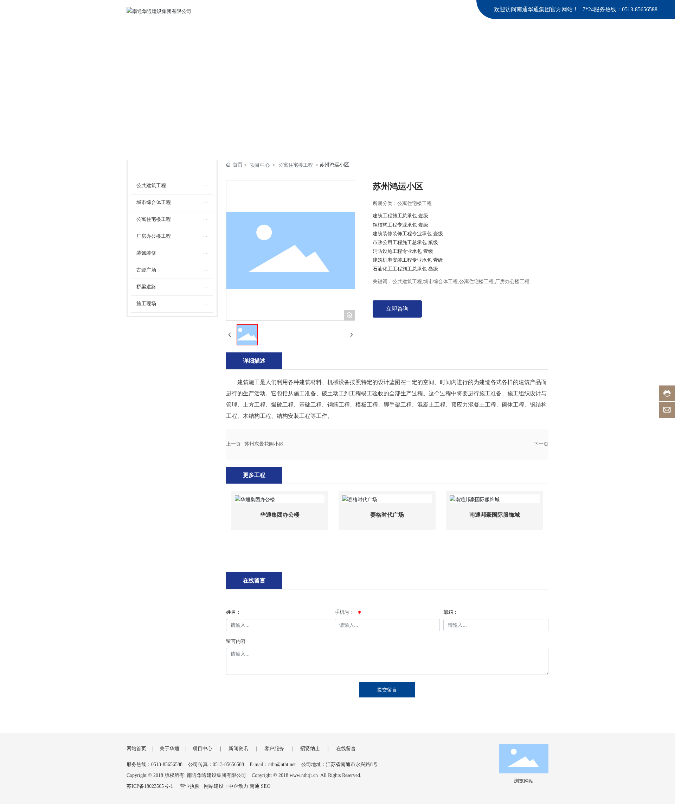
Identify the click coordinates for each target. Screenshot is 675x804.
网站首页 (136, 748)
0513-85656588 (639, 9)
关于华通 (169, 748)
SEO (265, 786)
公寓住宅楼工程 (295, 165)
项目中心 (260, 165)
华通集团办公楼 (280, 515)
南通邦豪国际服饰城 (494, 515)
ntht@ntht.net (282, 764)
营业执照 (190, 786)
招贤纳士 (310, 748)
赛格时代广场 (387, 515)
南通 (254, 786)
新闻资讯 (238, 748)
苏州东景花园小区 (264, 444)
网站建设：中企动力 (226, 786)
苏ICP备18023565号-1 (150, 786)
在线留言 (346, 748)
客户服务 (274, 748)
